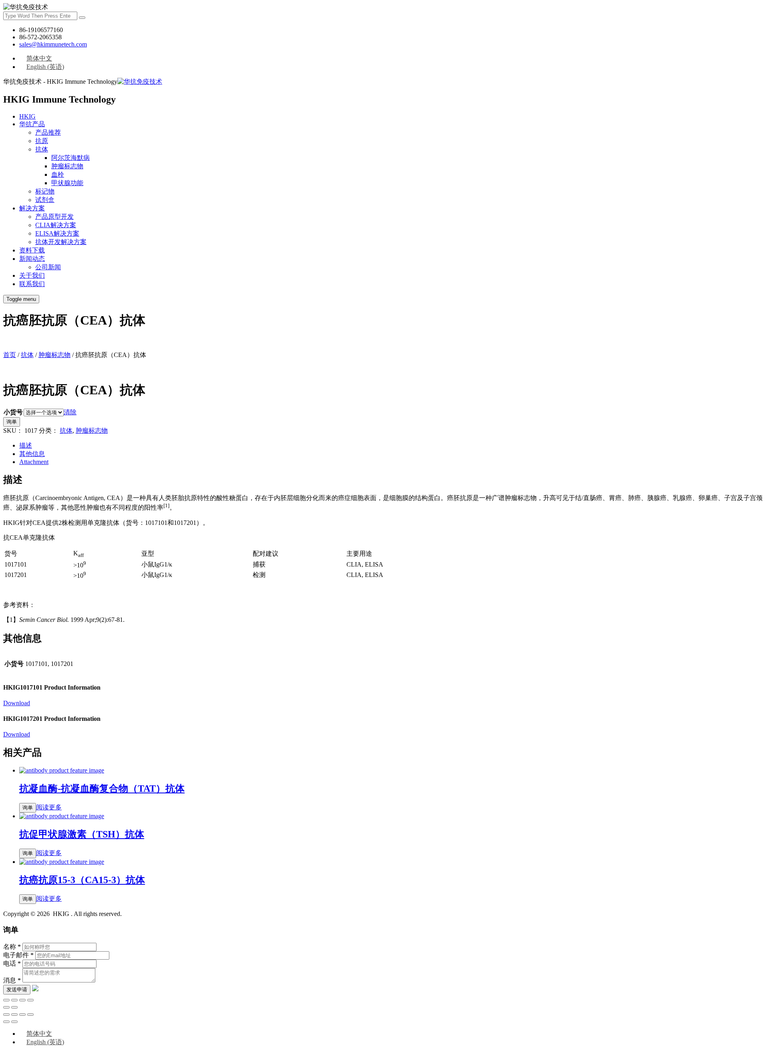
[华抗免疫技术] (139, 81)
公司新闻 (48, 267)
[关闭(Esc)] (6, 1000)
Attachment (33, 461)
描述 (25, 445)
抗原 (41, 140)
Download (16, 703)
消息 (12, 980)
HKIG (27, 116)
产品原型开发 (54, 216)
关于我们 (32, 275)
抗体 (41, 149)
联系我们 (32, 283)
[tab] (392, 446)
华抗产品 (32, 124)
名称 (12, 946)
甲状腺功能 (67, 183)
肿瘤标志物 (67, 166)
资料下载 (32, 250)
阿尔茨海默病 (70, 157)
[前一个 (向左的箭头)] (6, 1007)
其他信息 (32, 453)
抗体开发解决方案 (61, 241)
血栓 (57, 174)
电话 (12, 963)
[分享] (14, 1000)
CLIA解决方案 (55, 225)
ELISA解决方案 (57, 233)
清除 (70, 412)
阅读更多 (49, 807)
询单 (11, 422)
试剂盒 (44, 199)
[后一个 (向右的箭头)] (14, 1007)
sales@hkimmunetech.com (53, 44)
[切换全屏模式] (22, 1000)
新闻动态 (32, 258)
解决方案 (32, 208)
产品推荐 (48, 132)
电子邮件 (18, 955)
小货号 (13, 412)
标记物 (44, 191)
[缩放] (30, 1000)
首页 (9, 354)
